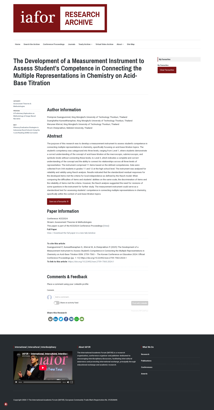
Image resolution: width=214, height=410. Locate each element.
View (106, 226)
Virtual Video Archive (104, 44)
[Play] (16, 382)
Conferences (146, 367)
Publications (146, 361)
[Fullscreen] (72, 382)
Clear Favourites (167, 70)
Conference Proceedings (54, 44)
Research (145, 354)
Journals (71, 44)
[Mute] (68, 382)
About (119, 44)
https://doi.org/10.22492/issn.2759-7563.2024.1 (91, 261)
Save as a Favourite (58, 201)
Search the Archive (32, 44)
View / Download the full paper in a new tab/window (71, 233)
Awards (144, 374)
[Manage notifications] (6, 404)
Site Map (131, 44)
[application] (42, 367)
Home (17, 44)
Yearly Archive (85, 44)
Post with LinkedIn (139, 303)
